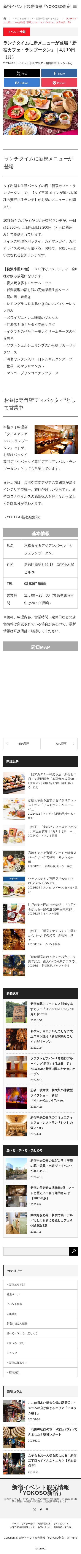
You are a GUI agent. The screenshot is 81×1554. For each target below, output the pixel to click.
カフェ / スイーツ (53, 887)
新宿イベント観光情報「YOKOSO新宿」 (40, 1490)
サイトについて (61, 1523)
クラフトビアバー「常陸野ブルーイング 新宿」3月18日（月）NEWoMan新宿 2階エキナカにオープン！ (52, 1066)
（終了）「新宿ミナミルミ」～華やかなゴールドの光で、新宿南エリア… (52, 935)
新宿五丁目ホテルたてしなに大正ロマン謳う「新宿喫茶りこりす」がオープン (51, 1036)
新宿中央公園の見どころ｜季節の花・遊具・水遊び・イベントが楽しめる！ (51, 1166)
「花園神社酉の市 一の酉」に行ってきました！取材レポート (52, 1431)
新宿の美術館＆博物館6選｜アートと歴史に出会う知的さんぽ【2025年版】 (52, 1193)
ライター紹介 (28, 1523)
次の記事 (61, 743)
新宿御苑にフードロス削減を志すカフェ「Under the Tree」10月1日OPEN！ (52, 1009)
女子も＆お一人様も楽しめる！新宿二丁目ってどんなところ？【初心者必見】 (52, 1461)
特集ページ (13, 1294)
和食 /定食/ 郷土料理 (55, 783)
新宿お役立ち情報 (17, 1323)
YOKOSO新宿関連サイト (22, 1527)
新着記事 (50, 866)
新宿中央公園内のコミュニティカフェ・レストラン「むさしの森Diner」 (51, 1122)
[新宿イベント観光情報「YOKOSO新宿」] (39, 6)
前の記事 (24, 743)
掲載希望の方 (44, 1523)
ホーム (15, 1523)
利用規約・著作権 (62, 1527)
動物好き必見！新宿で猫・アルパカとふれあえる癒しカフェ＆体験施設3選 (51, 1220)
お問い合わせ (44, 1527)
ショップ (12, 1352)
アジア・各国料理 (45, 63)
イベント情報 (26, 63)
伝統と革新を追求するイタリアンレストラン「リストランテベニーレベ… (52, 805)
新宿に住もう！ (18, 1362)
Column (11, 1313)
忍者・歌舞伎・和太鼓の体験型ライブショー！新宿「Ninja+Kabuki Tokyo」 (51, 1095)
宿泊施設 (14, 1372)
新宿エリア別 (17, 1284)
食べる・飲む (65, 63)
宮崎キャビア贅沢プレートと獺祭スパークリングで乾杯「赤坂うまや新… (52, 857)
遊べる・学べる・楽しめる (22, 1333)
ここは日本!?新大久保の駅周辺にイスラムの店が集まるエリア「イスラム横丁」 (52, 1408)
